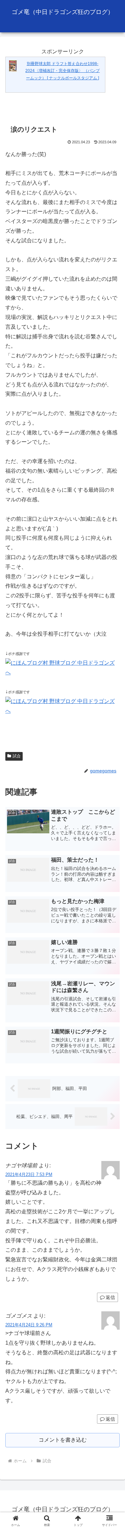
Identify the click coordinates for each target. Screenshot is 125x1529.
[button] (112, 1074)
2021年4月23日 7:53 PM (28, 1174)
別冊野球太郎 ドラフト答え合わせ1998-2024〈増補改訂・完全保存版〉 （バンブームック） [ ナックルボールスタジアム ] (62, 70)
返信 (110, 1297)
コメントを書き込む (63, 1440)
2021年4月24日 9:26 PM (28, 1324)
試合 (17, 756)
